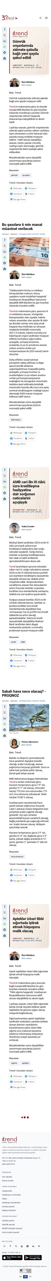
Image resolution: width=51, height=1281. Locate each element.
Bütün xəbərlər (27, 85)
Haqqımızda (7, 1191)
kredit (13, 642)
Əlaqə (4, 1199)
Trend (12, 106)
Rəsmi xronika (7, 1181)
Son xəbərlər (7, 1177)
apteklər (25, 1063)
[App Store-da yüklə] (12, 1257)
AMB (23, 642)
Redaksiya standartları (11, 1203)
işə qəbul (26, 175)
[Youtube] (21, 1246)
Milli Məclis (16, 420)
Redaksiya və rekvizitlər (11, 1195)
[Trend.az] (10, 18)
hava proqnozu (17, 857)
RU (30, 1277)
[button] (4, 29)
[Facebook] (10, 1246)
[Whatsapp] (4, 1246)
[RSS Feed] (39, 1246)
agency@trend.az (8, 1164)
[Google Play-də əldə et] (33, 1257)
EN (21, 1277)
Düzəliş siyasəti (8, 1206)
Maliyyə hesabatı (9, 1210)
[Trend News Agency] (9, 1140)
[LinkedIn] (33, 1246)
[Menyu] (46, 18)
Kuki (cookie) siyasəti (10, 1232)
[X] (16, 1246)
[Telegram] (27, 1246)
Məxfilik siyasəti (8, 1225)
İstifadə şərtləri (8, 1221)
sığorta (14, 1063)
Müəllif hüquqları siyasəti (12, 1228)
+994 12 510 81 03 (9, 1161)
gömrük (14, 175)
